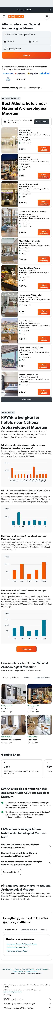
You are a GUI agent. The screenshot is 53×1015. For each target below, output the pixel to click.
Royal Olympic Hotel (28, 184)
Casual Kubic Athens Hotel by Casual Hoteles (32, 212)
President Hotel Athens (29, 268)
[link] (26, 649)
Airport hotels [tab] (11, 929)
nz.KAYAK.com (7, 969)
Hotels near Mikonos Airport (17, 947)
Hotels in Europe (27, 969)
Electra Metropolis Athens (31, 347)
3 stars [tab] (26, 677)
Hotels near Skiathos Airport (17, 951)
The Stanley (24, 157)
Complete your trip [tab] (29, 929)
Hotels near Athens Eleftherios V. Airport (22, 944)
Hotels (17, 969)
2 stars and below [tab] (42, 677)
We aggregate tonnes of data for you (19, 1003)
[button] (50, 10)
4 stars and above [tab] (10, 677)
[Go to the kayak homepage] (16, 16)
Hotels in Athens (31, 971)
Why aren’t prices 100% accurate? (18, 1008)
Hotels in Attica (18, 971)
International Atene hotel (30, 295)
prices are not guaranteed (12, 992)
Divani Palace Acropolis (29, 241)
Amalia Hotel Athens (28, 374)
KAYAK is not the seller (13, 999)
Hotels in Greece (42, 969)
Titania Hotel (25, 130)
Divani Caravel (25, 321)
